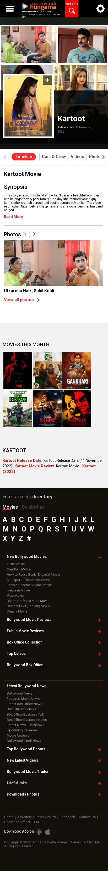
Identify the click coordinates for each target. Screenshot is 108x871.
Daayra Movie (17, 611)
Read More (13, 217)
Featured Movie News (23, 699)
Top (16, 653)
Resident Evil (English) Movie (28, 606)
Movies (10, 507)
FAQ (37, 822)
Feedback (67, 817)
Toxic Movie (16, 564)
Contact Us (87, 817)
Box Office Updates (21, 709)
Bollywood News (20, 693)
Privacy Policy (46, 817)
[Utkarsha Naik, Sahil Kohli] (53, 277)
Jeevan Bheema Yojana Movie (29, 585)
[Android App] (39, 831)
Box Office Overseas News (27, 720)
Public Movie (25, 631)
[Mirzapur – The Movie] (47, 408)
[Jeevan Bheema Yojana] (47, 370)
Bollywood (28, 771)
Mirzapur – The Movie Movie (28, 580)
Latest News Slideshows (25, 725)
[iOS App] (47, 831)
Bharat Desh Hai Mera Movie (28, 601)
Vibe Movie (15, 595)
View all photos (19, 299)
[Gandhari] (76, 370)
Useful (17, 783)
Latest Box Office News (24, 704)
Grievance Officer (17, 822)
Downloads (23, 794)
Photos (17, 234)
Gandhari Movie (18, 569)
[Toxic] (17, 370)
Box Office (24, 642)
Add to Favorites (47, 80)
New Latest (22, 760)
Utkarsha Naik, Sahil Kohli (29, 290)
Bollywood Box (25, 665)
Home (8, 817)
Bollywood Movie (29, 619)
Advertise (24, 817)
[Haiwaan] (76, 408)
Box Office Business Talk (25, 714)
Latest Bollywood (26, 686)
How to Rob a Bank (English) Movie (33, 574)
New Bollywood (27, 556)
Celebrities (33, 507)
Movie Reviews (18, 735)
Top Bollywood (26, 749)
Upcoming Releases (22, 730)
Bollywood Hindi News (24, 741)
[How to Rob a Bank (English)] (17, 408)
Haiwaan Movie (18, 590)
